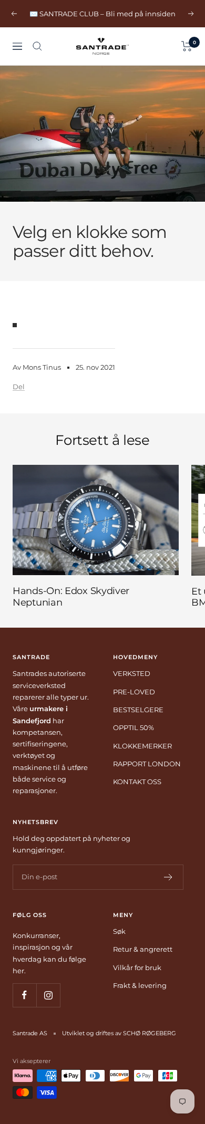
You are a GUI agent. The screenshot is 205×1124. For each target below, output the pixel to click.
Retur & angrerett (142, 949)
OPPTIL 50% (133, 727)
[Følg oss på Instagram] (48, 995)
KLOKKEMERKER (142, 746)
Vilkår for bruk (137, 967)
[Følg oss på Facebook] (24, 995)
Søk (119, 931)
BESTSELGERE (138, 709)
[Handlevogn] (186, 46)
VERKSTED (131, 673)
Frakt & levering (140, 985)
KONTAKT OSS (137, 781)
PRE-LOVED (134, 692)
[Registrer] (168, 877)
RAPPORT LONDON (147, 763)
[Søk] (37, 46)
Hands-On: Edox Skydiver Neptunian (71, 596)
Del (19, 386)
